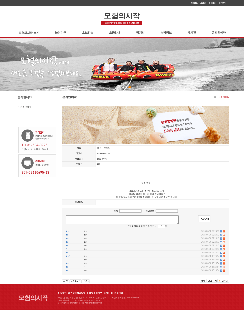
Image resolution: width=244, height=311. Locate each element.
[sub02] (126, 87)
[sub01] (123, 87)
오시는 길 (108, 293)
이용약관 (62, 293)
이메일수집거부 (94, 293)
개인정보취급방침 (76, 293)
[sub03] (129, 87)
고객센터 (118, 293)
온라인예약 (25, 107)
